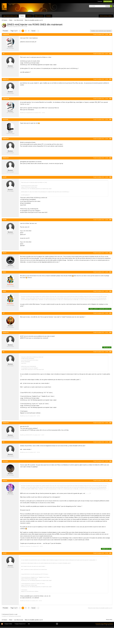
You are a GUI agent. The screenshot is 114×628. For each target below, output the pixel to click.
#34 (110, 332)
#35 (110, 351)
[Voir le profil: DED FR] (10, 260)
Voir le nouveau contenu (106, 16)
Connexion (100, 1)
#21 (110, 34)
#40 (110, 553)
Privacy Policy (109, 619)
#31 (110, 272)
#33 (110, 313)
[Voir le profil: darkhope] (10, 487)
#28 (110, 177)
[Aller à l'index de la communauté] (4, 6)
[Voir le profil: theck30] (10, 184)
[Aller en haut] (57, 624)
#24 (110, 98)
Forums (22, 16)
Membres (29, 16)
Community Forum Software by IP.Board (104, 623)
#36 (110, 422)
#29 (110, 219)
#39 (110, 480)
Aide (29, 623)
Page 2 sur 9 (14, 30)
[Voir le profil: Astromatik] (10, 468)
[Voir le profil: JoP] (10, 320)
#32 (110, 291)
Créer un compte (107, 1)
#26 (110, 138)
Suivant (33, 30)
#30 (110, 253)
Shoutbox (48, 16)
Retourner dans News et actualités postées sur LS (100, 608)
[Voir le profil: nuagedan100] (10, 41)
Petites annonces (39, 16)
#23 (110, 79)
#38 (110, 461)
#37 (110, 442)
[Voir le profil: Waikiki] (10, 279)
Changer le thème (8, 623)
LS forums (4, 620)
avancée (113, 6)
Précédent (5, 30)
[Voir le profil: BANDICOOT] (10, 86)
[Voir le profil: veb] (10, 60)
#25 (110, 119)
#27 (110, 158)
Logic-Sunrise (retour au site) (10, 16)
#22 (110, 53)
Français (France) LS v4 (20, 623)
